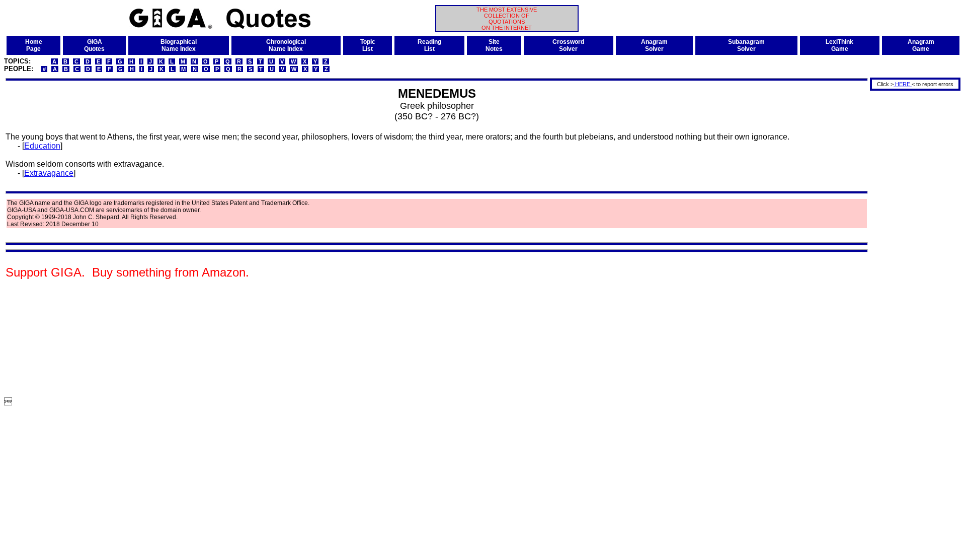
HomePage (33, 45)
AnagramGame (921, 45)
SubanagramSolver (746, 45)
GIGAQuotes (94, 45)
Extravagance (48, 173)
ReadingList (429, 45)
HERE (903, 84)
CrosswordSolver (568, 45)
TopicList (367, 45)
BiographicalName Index (178, 45)
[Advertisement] (911, 243)
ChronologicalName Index (286, 45)
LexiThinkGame (839, 45)
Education (42, 146)
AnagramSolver (654, 45)
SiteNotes (494, 45)
